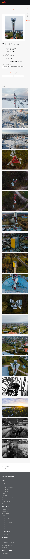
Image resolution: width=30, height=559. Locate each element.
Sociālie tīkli (5, 511)
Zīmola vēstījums (6, 483)
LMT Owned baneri (6, 513)
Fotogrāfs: (6, 58)
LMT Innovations (6, 534)
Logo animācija (5, 489)
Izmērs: (7, 49)
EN (23, 2)
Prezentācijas (5, 509)
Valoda (3, 503)
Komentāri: (6, 60)
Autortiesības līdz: (5, 56)
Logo (3, 485)
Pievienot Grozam (9, 72)
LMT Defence (5, 540)
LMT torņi (12, 9)
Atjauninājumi (5, 547)
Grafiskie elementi (6, 501)
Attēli (3, 499)
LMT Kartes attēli (6, 529)
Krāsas (3, 493)
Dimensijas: (6, 48)
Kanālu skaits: (7, 54)
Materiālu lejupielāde (7, 545)
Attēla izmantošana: (7, 64)
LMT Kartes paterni (6, 527)
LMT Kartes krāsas (6, 521)
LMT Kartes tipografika (7, 523)
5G (8, 9)
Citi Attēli (4, 86)
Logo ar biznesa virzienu (8, 487)
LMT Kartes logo (6, 518)
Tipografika (4, 495)
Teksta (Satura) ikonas (7, 497)
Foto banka (4, 9)
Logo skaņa (5, 491)
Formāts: (7, 51)
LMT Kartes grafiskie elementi (9, 525)
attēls (3, 41)
